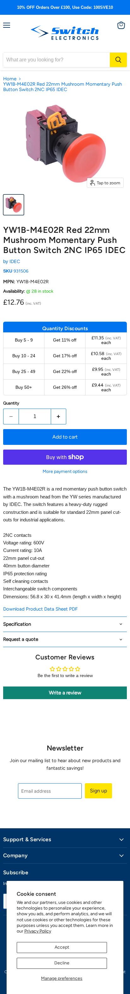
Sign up (98, 791)
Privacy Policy (37, 931)
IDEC (14, 261)
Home (9, 79)
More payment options (65, 471)
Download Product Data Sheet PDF (40, 609)
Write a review (65, 693)
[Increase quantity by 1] (59, 416)
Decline (61, 963)
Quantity (11, 403)
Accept (62, 947)
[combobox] (56, 60)
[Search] (118, 60)
